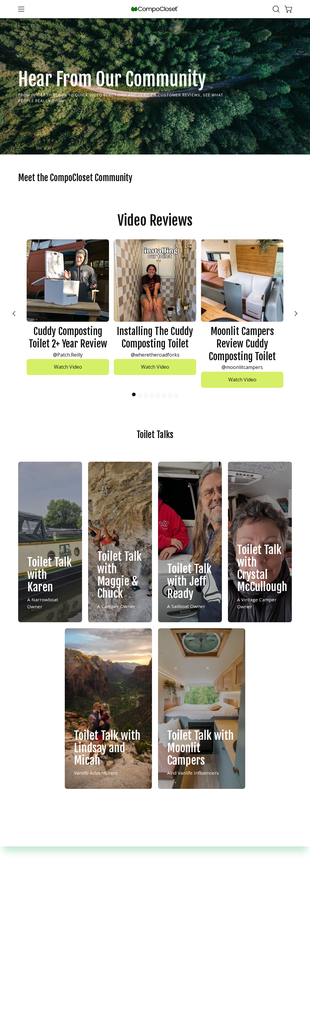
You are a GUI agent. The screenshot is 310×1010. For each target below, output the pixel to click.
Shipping (171, 873)
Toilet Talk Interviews (114, 902)
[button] (275, 9)
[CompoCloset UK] (155, 9)
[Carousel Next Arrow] (295, 313)
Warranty (171, 892)
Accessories (31, 883)
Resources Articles (110, 892)
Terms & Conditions (183, 902)
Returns (170, 883)
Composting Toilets (39, 873)
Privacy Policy (176, 912)
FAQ (94, 873)
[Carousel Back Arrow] (14, 313)
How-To (98, 883)
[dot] (134, 394)
